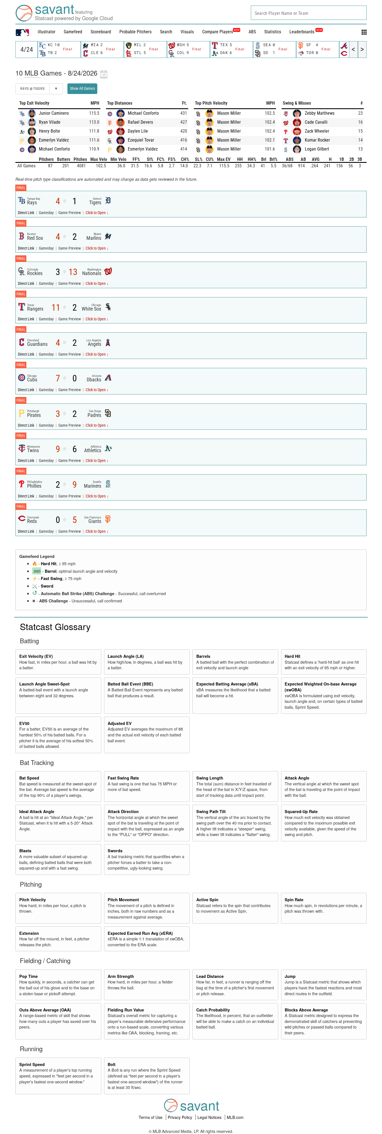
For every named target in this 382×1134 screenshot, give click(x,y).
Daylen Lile (138, 131)
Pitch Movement (123, 899)
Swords (115, 850)
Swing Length (209, 778)
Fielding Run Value (126, 1010)
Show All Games (82, 88)
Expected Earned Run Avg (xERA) (140, 933)
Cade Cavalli (316, 122)
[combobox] (309, 13)
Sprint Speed (32, 1064)
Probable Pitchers (135, 31)
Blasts (25, 850)
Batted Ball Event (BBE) (130, 684)
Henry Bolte (49, 131)
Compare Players (217, 31)
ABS (252, 31)
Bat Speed (29, 778)
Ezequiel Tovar (141, 140)
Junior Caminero (54, 113)
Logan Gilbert (317, 149)
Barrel (50, 571)
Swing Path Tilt (211, 811)
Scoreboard (101, 31)
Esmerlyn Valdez (54, 140)
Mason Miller (229, 113)
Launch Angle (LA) (126, 656)
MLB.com (235, 1117)
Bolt (111, 1064)
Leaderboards (305, 31)
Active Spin (207, 899)
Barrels (203, 656)
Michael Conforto (54, 149)
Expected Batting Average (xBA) (227, 684)
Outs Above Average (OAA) (45, 1010)
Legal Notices (210, 1117)
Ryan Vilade (49, 122)
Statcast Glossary (55, 626)
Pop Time (28, 976)
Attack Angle (297, 778)
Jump (290, 976)
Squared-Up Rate (301, 811)
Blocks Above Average (306, 1010)
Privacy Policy (180, 1117)
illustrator (46, 31)
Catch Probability (213, 1010)
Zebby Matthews (319, 113)
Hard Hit (48, 563)
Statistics (272, 31)
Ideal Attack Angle (36, 811)
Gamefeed (73, 31)
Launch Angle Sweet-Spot (44, 684)
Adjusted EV (120, 723)
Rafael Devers (140, 122)
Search (166, 31)
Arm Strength (121, 976)
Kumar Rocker (317, 140)
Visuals (187, 31)
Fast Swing (51, 578)
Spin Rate (294, 899)
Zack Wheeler (317, 131)
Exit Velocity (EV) (36, 656)
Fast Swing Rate (123, 778)
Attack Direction (123, 811)
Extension (29, 933)
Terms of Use (151, 1117)
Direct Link (26, 212)
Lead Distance (210, 976)
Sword (47, 586)
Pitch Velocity (32, 899)
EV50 (24, 723)
